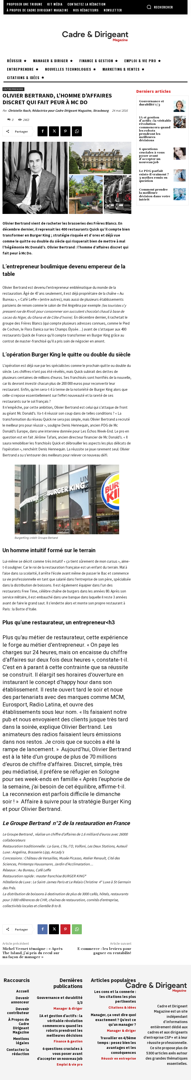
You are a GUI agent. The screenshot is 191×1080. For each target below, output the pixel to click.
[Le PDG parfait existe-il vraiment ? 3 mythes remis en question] (180, 175)
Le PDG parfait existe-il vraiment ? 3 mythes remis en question (154, 176)
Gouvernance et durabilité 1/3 (151, 102)
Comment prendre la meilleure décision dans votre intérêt (154, 194)
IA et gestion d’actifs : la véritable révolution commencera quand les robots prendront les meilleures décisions (155, 129)
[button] (159, 6)
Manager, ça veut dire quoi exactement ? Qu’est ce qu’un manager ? (113, 1019)
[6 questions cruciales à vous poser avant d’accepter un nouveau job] (180, 153)
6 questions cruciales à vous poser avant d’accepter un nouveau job (152, 155)
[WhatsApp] (77, 131)
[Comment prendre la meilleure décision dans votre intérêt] (180, 194)
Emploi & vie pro (70, 1064)
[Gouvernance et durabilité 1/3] (180, 106)
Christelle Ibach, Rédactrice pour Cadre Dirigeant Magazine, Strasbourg (58, 110)
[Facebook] (43, 131)
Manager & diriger (68, 1008)
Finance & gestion (68, 1041)
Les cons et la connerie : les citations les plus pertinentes (115, 996)
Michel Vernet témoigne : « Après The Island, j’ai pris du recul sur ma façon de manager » (32, 953)
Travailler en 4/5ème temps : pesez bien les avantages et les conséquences (116, 1045)
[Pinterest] (65, 131)
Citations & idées (122, 1007)
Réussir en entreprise (118, 1058)
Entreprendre (13, 89)
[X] (54, 131)
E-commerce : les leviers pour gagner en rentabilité (104, 951)
